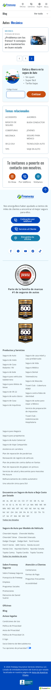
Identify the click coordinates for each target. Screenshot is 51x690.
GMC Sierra (21, 545)
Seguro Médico (32, 367)
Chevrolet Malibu (26, 533)
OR (20, 512)
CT (27, 501)
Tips (7, 149)
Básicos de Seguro (10, 124)
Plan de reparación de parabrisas (17, 453)
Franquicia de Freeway (12, 577)
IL (13, 504)
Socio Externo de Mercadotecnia (17, 643)
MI (45, 504)
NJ (38, 508)
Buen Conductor (36, 122)
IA (7, 504)
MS (13, 508)
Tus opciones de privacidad (15, 648)
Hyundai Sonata (37, 548)
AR (11, 501)
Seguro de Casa (9, 400)
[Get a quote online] (12, 176)
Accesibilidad (31, 583)
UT (4, 516)
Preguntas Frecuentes (35, 579)
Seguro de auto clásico (12, 396)
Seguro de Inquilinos (12, 405)
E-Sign (5, 639)
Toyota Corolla (22, 552)
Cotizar (36, 94)
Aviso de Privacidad (11, 630)
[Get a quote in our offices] (38, 176)
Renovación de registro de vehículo (18, 458)
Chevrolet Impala (10, 533)
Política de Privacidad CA (13, 634)
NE (30, 508)
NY (8, 512)
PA (24, 512)
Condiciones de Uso (11, 621)
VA (8, 516)
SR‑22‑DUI (10, 143)
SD (35, 512)
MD (36, 504)
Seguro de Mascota (34, 381)
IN (17, 504)
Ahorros (31, 117)
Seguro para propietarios (14, 435)
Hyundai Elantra (22, 548)
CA (19, 501)
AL (8, 501)
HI (3, 504)
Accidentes (11, 117)
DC (31, 501)
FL (39, 501)
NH (34, 508)
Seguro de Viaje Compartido (15, 444)
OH (12, 512)
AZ (15, 501)
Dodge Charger (9, 541)
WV (23, 516)
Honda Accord (33, 545)
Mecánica (9, 31)
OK (16, 512)
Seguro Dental (32, 372)
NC (22, 508)
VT (11, 516)
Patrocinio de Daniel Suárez (11, 596)
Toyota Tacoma (36, 552)
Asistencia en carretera (13, 449)
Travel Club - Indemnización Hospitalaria (32, 419)
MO (8, 508)
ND (26, 508)
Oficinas (7, 605)
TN (39, 512)
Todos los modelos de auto (15, 556)
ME (40, 504)
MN (4, 508)
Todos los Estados (11, 520)
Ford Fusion (34, 541)
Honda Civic (8, 548)
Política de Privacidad (12, 626)
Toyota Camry (9, 552)
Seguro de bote (9, 372)
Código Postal (12, 89)
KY (24, 504)
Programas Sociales (11, 586)
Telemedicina (31, 376)
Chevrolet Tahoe (10, 537)
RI (28, 512)
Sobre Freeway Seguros (13, 573)
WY (28, 516)
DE (35, 501)
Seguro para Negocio (12, 431)
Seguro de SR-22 (10, 392)
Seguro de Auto (9, 355)
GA (42, 501)
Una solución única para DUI (15, 483)
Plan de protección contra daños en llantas (21, 462)
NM (42, 508)
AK (4, 501)
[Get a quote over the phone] (25, 176)
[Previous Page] (19, 58)
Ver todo (38, 13)
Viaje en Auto (33, 149)
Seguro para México (33, 137)
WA (15, 516)
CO (23, 501)
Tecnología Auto (36, 143)
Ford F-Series (8, 545)
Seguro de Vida (32, 363)
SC (31, 512)
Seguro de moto (9, 360)
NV (4, 512)
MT (17, 508)
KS (20, 504)
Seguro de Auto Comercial (14, 440)
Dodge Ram (22, 541)
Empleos (6, 582)
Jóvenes (31, 130)
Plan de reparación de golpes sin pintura (20, 467)
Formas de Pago (32, 574)
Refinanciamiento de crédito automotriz (20, 479)
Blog (5, 13)
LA (28, 504)
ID (10, 504)
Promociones (8, 591)
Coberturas (11, 130)
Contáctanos (31, 570)
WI (19, 516)
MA (31, 504)
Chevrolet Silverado (26, 537)
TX (43, 512)
